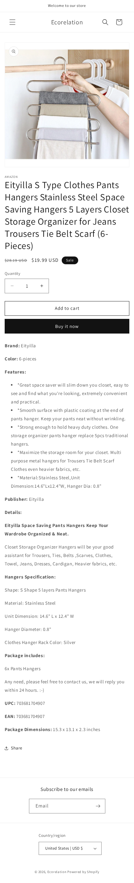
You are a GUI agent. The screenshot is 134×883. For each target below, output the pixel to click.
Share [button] (16, 748)
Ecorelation (57, 872)
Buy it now (67, 326)
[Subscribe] (98, 806)
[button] (12, 22)
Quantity (12, 273)
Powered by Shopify (83, 872)
